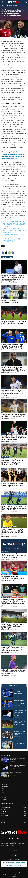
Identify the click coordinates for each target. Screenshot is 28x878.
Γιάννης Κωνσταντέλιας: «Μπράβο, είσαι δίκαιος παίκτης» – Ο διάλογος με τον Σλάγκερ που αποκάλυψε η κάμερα (13, 531)
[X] (18, 36)
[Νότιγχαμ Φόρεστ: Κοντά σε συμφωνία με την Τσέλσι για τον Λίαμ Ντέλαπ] (14, 406)
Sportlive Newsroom (6, 19)
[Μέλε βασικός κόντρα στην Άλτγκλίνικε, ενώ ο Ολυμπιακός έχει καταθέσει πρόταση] (14, 568)
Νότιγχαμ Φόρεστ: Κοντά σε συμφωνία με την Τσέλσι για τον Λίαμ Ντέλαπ (13, 415)
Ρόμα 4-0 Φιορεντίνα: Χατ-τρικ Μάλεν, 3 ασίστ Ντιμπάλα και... (19, 722)
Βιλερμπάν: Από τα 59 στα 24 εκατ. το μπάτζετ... (19, 733)
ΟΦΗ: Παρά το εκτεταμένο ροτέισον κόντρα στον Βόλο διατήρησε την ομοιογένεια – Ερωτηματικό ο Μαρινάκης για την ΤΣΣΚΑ (13, 461)
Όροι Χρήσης (18, 874)
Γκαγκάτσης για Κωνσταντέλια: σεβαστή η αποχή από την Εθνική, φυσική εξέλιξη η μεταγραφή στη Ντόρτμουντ (12, 392)
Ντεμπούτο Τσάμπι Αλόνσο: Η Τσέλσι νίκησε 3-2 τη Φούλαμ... (20, 702)
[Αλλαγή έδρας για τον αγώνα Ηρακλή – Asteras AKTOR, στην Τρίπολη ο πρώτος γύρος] (14, 616)
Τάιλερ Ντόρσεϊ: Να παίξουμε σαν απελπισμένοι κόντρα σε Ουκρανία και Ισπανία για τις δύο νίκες (13, 437)
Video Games (5, 696)
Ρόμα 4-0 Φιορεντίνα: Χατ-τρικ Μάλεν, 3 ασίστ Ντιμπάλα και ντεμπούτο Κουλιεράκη (13, 323)
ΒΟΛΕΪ (3, 481)
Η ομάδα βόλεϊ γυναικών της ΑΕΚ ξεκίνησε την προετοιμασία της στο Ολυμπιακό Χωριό (12, 485)
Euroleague (5, 737)
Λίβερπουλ (14, 245)
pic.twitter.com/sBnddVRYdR (13, 235)
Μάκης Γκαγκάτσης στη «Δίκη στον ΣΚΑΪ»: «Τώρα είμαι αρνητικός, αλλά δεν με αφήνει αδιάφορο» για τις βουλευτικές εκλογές (13, 278)
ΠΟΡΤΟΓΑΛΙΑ (4, 365)
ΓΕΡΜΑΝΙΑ (4, 527)
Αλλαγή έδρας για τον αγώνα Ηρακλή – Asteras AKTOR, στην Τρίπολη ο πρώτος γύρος (13, 626)
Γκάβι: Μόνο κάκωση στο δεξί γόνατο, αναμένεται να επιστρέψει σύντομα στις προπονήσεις (13, 671)
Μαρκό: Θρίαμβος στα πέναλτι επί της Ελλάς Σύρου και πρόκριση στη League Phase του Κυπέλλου (13, 508)
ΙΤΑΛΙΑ (3, 319)
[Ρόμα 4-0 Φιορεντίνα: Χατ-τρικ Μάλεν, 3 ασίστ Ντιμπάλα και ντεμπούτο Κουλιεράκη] (14, 313)
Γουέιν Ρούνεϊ (8, 245)
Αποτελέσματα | (11, 859)
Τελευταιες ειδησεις (12, 5)
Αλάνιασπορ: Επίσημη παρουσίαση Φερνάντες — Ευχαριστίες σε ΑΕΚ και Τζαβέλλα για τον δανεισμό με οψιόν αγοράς (13, 602)
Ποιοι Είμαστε (6, 874)
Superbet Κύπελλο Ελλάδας (8, 504)
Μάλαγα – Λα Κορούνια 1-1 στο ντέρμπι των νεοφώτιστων (11, 301)
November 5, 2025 (8, 241)
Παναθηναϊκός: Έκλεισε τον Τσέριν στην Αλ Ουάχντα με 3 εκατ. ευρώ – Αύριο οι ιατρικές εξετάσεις (13, 649)
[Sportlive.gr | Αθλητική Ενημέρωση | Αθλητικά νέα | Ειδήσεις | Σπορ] (14, 832)
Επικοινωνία (12, 874)
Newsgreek (18, 859)
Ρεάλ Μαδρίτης (21, 245)
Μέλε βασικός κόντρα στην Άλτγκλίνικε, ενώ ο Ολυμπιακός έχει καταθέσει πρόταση (13, 578)
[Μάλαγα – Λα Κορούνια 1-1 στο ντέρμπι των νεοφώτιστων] (14, 292)
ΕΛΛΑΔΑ (3, 388)
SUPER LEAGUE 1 (5, 273)
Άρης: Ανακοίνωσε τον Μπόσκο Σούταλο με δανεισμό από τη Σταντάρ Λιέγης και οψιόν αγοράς (13, 555)
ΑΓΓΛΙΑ (3, 5)
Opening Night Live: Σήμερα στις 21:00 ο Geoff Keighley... (19, 691)
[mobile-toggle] (2, 2)
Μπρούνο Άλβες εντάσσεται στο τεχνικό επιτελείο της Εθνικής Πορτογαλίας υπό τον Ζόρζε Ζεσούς (13, 369)
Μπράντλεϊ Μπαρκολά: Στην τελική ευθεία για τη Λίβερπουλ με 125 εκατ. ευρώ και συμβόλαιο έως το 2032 (14, 864)
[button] (26, 2)
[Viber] (25, 36)
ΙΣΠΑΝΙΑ (3, 298)
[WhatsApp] (21, 36)
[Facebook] (15, 36)
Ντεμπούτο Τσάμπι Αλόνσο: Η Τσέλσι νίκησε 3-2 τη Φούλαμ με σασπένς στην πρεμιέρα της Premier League (13, 346)
